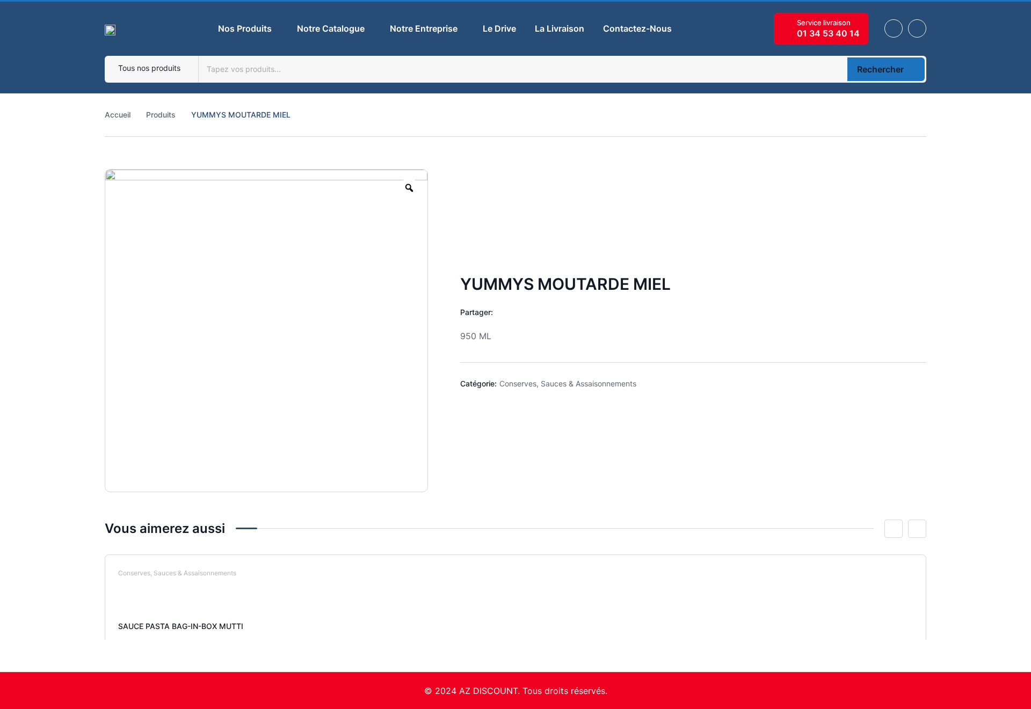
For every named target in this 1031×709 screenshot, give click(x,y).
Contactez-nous (637, 28)
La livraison (559, 28)
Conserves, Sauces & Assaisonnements (567, 383)
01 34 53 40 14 (828, 33)
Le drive (499, 28)
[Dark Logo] (110, 28)
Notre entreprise (424, 28)
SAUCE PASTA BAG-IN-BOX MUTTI (180, 626)
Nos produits (245, 28)
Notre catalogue (331, 28)
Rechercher (880, 69)
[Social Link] (893, 28)
